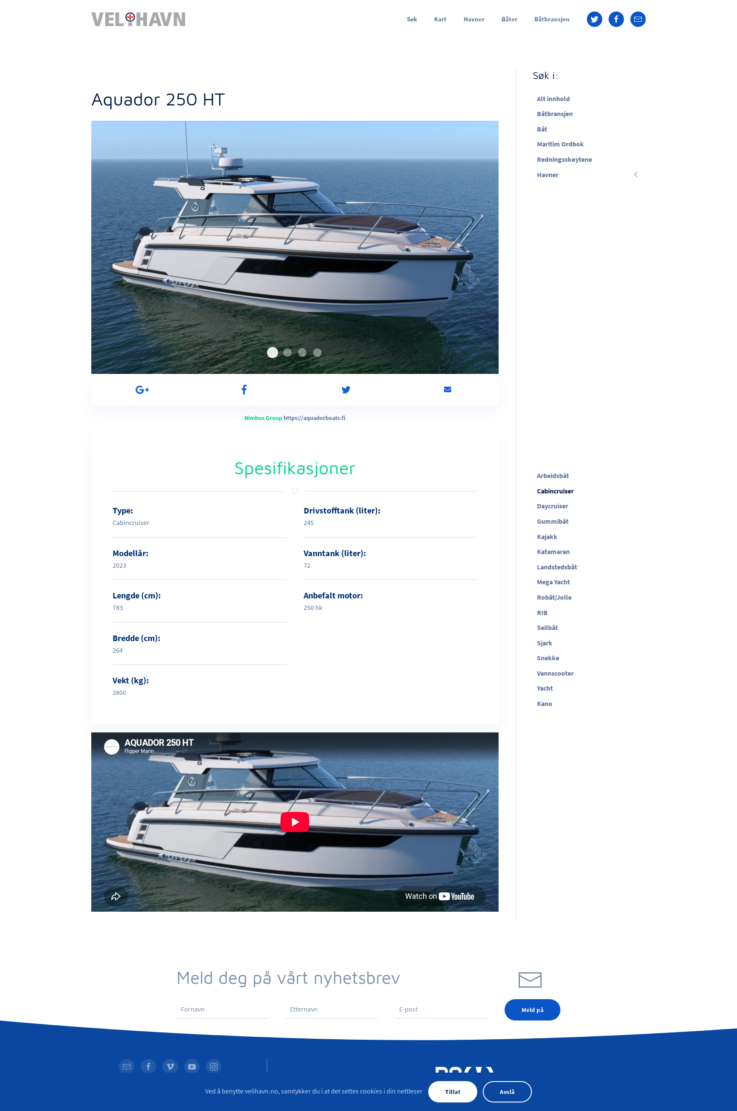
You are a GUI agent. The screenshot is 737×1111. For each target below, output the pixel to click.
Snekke (548, 657)
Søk (412, 19)
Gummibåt (553, 521)
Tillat (452, 1092)
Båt (542, 129)
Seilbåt (547, 627)
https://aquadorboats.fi (314, 418)
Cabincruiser (555, 491)
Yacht (545, 688)
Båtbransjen (552, 19)
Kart (440, 19)
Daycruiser (552, 506)
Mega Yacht (553, 581)
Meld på (533, 1010)
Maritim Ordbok (560, 144)
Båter (509, 19)
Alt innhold (553, 98)
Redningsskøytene (564, 159)
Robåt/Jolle (554, 597)
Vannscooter (555, 673)
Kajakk (547, 536)
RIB (542, 612)
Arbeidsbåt (553, 475)
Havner (474, 19)
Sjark (544, 643)
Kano (544, 703)
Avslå (507, 1092)
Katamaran (553, 551)
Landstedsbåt (557, 567)
